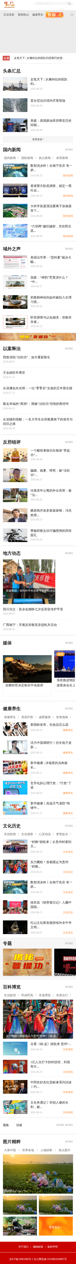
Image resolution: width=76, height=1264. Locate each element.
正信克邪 (8, 14)
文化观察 (27, 834)
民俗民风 (27, 995)
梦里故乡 (62, 834)
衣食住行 (62, 995)
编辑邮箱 (38, 1246)
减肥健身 (45, 717)
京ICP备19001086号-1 (21, 1259)
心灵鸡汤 (45, 834)
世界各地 (28, 1150)
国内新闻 (10, 158)
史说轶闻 (10, 834)
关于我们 (23, 1246)
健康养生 (37, 14)
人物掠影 (47, 1150)
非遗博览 (45, 995)
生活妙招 (10, 995)
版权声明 (53, 1246)
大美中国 (10, 1150)
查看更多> (38, 139)
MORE (69, 149)
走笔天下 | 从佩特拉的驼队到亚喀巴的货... (39, 58)
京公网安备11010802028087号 (50, 1259)
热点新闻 (45, 158)
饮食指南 (62, 717)
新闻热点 (23, 14)
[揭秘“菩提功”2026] (27, 962)
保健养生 (10, 717)
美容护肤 (27, 717)
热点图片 (65, 1150)
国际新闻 (27, 158)
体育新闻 (62, 158)
